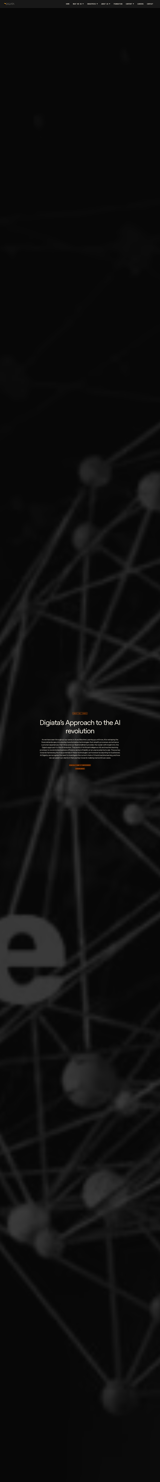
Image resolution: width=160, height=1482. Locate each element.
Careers (140, 4)
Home (67, 4)
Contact (150, 4)
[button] (78, 4)
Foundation (118, 4)
